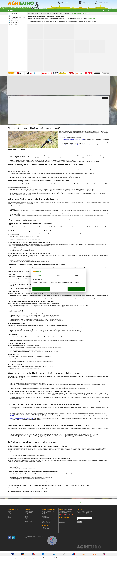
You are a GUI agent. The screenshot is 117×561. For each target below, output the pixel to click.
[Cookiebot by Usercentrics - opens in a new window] (79, 271)
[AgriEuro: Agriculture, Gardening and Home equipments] (24, 3)
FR (66, 514)
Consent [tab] (40, 275)
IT (61, 514)
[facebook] (9, 540)
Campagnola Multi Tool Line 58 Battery (26, 502)
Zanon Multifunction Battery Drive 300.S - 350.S (43, 502)
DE (70, 514)
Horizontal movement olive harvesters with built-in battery (73, 142)
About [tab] (76, 275)
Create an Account (45, 528)
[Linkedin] (13, 540)
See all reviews (62, 522)
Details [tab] (58, 275)
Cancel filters (105, 97)
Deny (41, 288)
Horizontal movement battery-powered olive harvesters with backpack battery (76, 144)
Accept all (76, 288)
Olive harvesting (13, 13)
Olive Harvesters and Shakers (45, 13)
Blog (8, 516)
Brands (9, 512)
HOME (29, 13)
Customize (58, 288)
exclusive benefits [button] (84, 513)
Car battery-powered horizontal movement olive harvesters (73, 139)
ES (74, 514)
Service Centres (45, 515)
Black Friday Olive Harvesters (13, 502)
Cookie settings (28, 520)
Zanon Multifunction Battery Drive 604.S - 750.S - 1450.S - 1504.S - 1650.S (66, 502)
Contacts (9, 517)
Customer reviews (64, 517)
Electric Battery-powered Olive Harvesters (61, 13)
